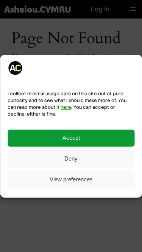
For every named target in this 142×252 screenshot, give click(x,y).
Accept (71, 138)
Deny (71, 158)
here (66, 107)
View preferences (71, 179)
